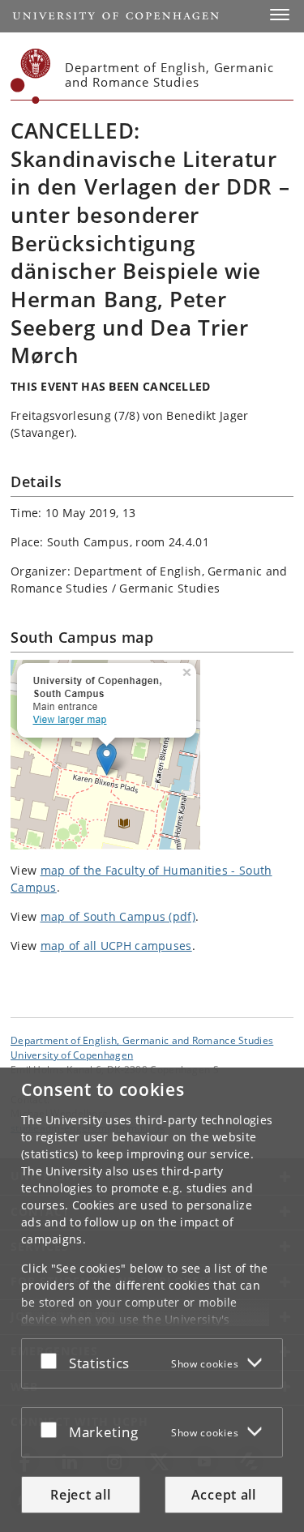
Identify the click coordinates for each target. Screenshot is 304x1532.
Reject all (80, 1495)
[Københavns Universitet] (31, 76)
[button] (279, 14)
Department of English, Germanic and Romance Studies (142, 1039)
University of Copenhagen (72, 1054)
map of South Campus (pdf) (118, 916)
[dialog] (152, 1300)
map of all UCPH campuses (116, 945)
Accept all (223, 1495)
